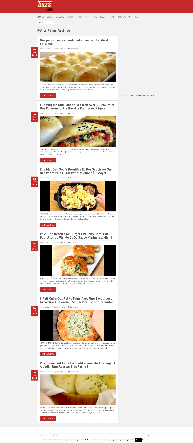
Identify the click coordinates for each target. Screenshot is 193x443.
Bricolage (60, 17)
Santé (112, 17)
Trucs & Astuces (124, 17)
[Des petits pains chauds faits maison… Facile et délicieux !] (78, 67)
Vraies (136, 17)
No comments (72, 49)
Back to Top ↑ (151, 436)
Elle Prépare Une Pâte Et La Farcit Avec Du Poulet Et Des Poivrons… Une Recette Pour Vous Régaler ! (77, 106)
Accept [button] (138, 440)
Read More (146, 440)
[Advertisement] (139, 54)
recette (103, 17)
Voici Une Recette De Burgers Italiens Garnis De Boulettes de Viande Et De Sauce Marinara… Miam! (76, 235)
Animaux (40, 17)
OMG (95, 17)
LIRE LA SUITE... (48, 96)
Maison (87, 17)
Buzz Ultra (41, 436)
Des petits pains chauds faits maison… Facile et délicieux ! (74, 42)
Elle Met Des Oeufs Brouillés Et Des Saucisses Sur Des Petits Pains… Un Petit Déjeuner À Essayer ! (76, 171)
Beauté (50, 17)
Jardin (79, 17)
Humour (70, 17)
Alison (47, 49)
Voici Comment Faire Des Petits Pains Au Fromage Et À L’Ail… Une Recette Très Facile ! (77, 365)
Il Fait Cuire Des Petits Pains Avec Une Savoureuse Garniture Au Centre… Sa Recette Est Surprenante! (76, 300)
